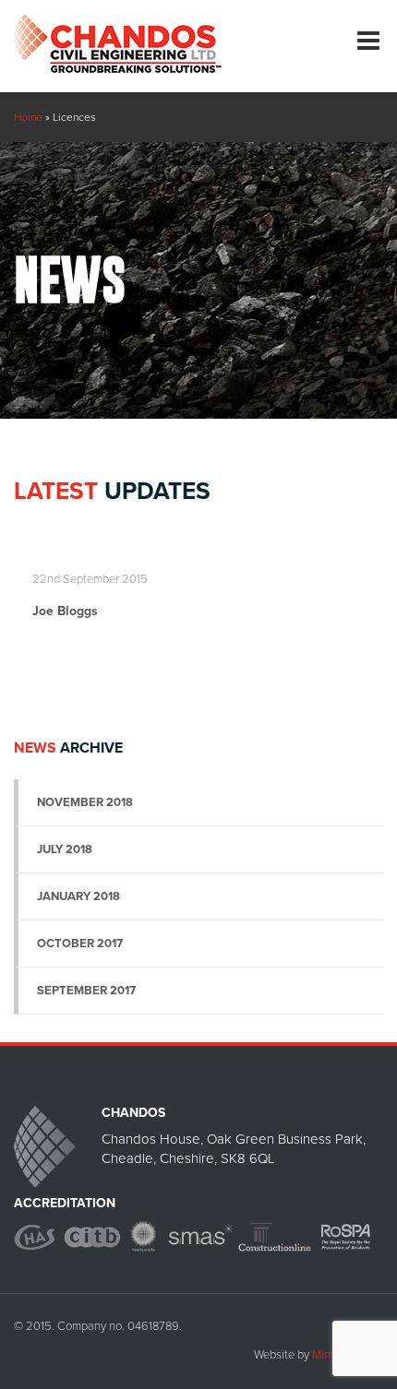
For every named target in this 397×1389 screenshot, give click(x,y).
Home (28, 117)
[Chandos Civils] (118, 36)
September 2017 (86, 990)
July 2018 (64, 849)
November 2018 (85, 802)
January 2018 (78, 896)
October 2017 (80, 943)
